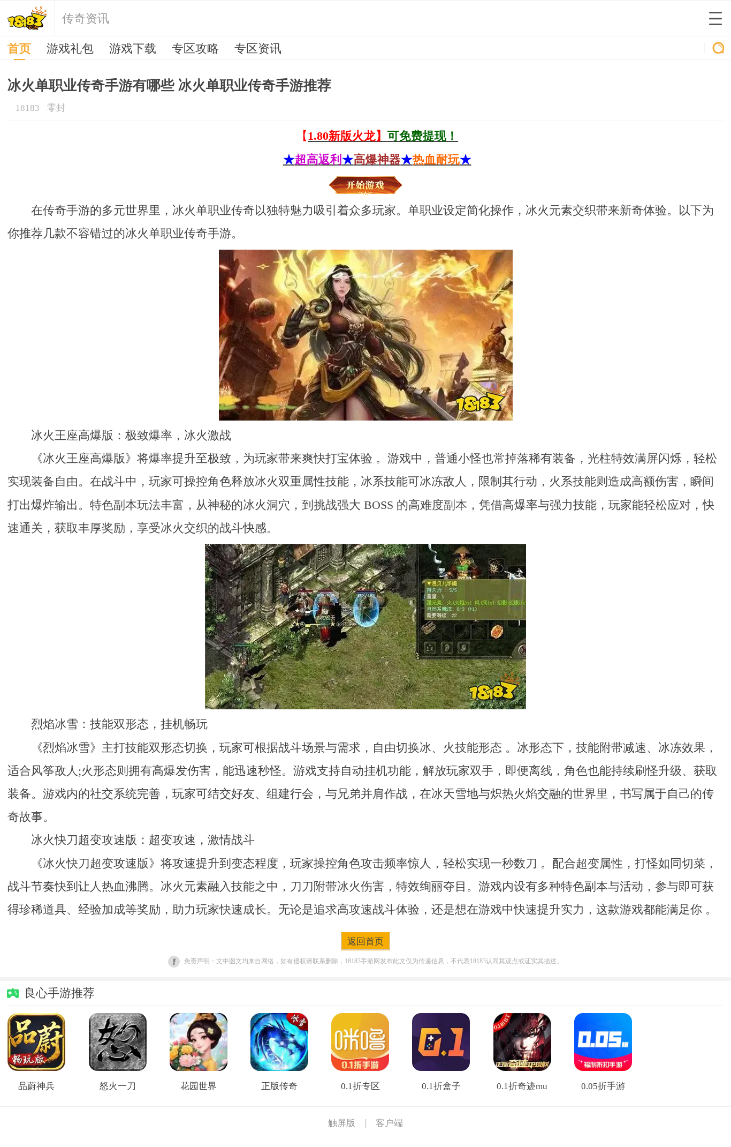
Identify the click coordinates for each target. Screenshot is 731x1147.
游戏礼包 (70, 48)
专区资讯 (257, 48)
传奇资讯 (85, 18)
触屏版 (341, 1123)
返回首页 (365, 941)
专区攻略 (195, 48)
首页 (19, 48)
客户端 (389, 1123)
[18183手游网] (27, 18)
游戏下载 (132, 48)
